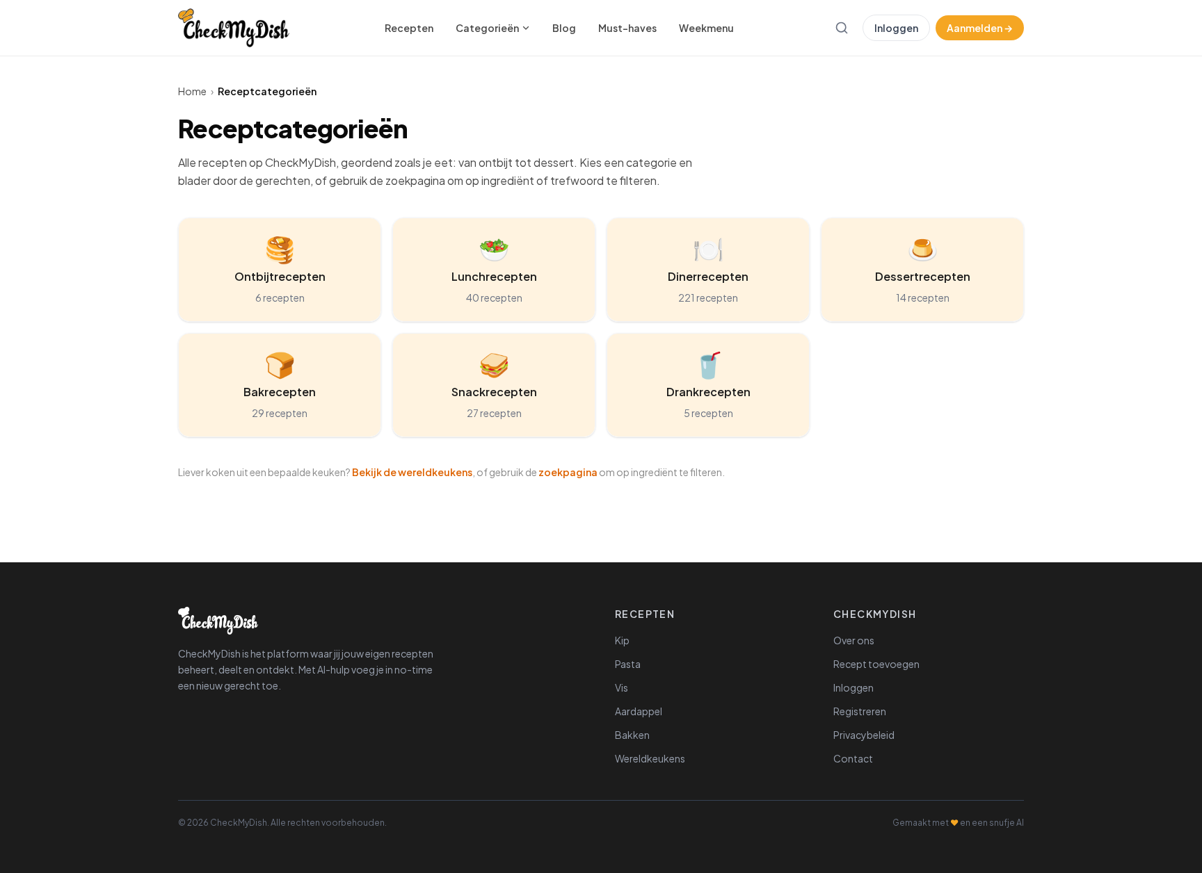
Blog (564, 28)
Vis (621, 687)
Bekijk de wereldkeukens (412, 472)
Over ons (853, 640)
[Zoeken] (841, 27)
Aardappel (638, 711)
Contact (853, 758)
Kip (622, 640)
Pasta (628, 664)
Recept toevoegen (876, 664)
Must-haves (627, 28)
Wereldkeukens (650, 758)
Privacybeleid (864, 734)
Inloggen (896, 28)
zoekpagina (568, 472)
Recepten (409, 28)
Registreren (859, 711)
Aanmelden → (980, 28)
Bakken (632, 734)
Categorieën (487, 28)
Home (192, 91)
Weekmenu (706, 28)
